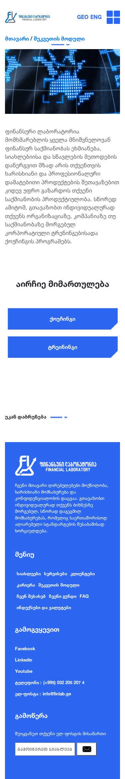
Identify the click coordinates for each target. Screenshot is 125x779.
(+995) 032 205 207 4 (63, 682)
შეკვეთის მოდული (59, 38)
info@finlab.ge (57, 693)
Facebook (25, 648)
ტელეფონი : (28, 682)
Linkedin (23, 659)
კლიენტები (82, 573)
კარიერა (26, 584)
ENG (96, 17)
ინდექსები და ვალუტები (44, 607)
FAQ (84, 596)
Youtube (23, 671)
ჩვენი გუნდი (62, 596)
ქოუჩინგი (62, 318)
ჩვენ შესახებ (31, 596)
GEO (82, 17)
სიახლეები (29, 573)
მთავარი (17, 38)
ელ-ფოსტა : (28, 693)
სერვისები (55, 573)
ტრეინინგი (62, 347)
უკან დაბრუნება (25, 417)
